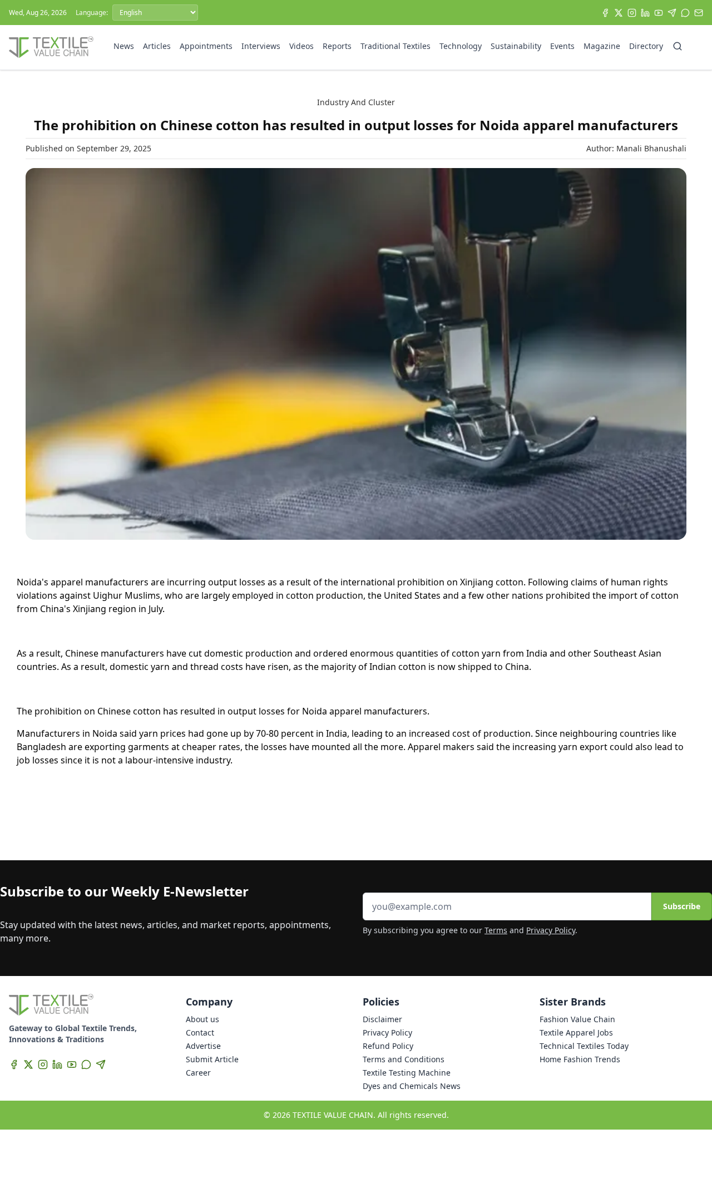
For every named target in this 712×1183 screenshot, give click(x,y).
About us (202, 1019)
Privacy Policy (550, 930)
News (123, 46)
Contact (200, 1032)
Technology (460, 46)
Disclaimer (382, 1019)
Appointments (206, 46)
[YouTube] (658, 12)
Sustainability (516, 46)
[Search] (677, 46)
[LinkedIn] (645, 12)
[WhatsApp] (685, 12)
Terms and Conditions (403, 1059)
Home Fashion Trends (580, 1059)
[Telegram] (672, 12)
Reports (337, 46)
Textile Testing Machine (407, 1072)
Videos (301, 46)
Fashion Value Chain (577, 1019)
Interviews (260, 46)
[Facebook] (605, 12)
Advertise (203, 1046)
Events (562, 46)
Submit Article (212, 1059)
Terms (495, 930)
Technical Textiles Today (584, 1046)
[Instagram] (631, 12)
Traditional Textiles (395, 46)
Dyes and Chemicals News (412, 1086)
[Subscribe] (698, 12)
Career (198, 1072)
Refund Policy (388, 1046)
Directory (646, 46)
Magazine (602, 46)
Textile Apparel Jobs (576, 1032)
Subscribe (681, 906)
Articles (157, 46)
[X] (618, 12)
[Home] (51, 47)
